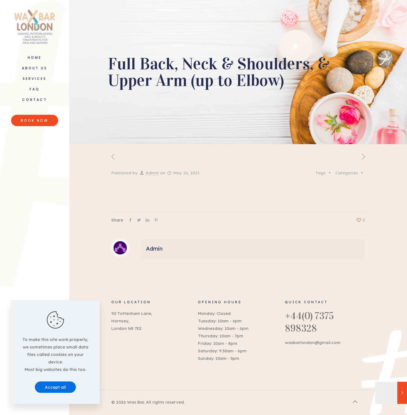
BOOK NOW (34, 120)
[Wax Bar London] (34, 26)
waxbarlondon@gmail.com (313, 342)
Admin (152, 172)
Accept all (55, 387)
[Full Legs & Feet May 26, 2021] (391, 393)
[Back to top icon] (355, 402)
